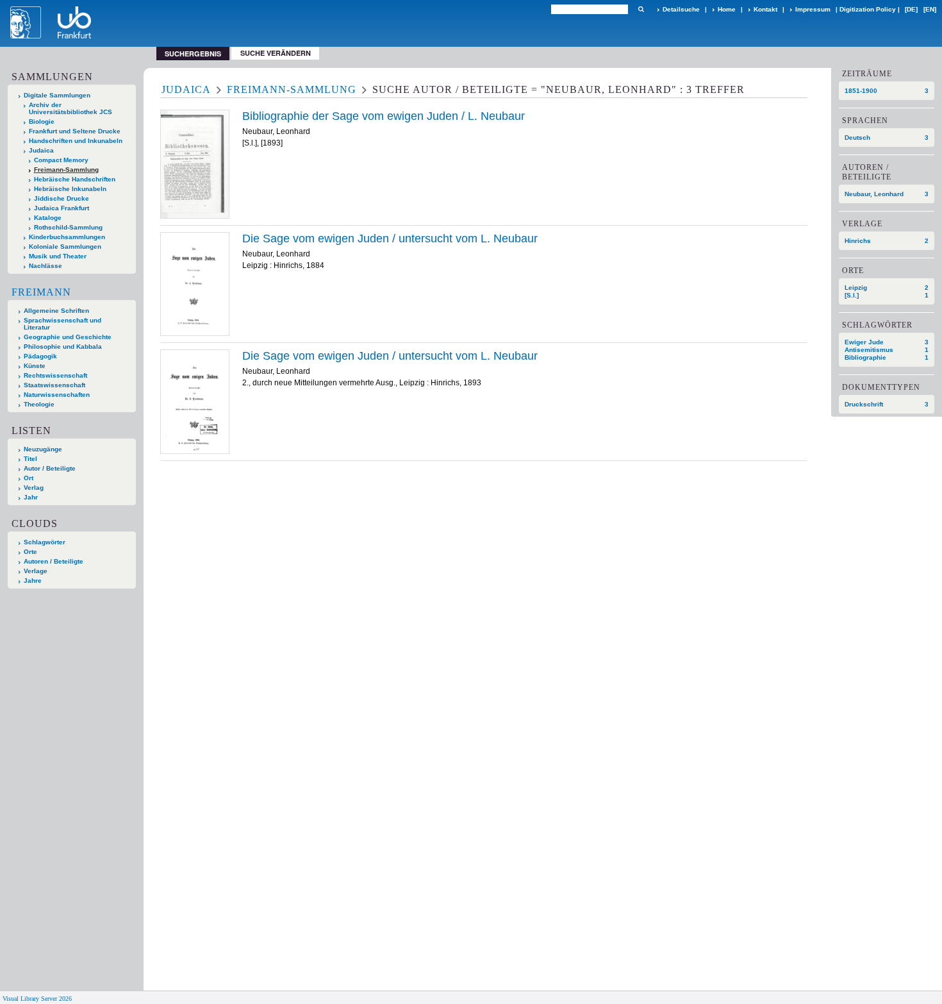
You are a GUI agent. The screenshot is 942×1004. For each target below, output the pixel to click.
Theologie (39, 404)
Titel (30, 458)
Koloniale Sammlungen (65, 246)
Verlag (34, 487)
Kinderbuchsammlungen (67, 236)
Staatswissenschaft (54, 385)
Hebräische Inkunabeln (70, 188)
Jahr (31, 497)
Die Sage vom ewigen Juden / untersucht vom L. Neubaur (390, 238)
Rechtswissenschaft (55, 375)
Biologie (41, 121)
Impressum (812, 9)
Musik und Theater (58, 256)
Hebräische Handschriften (74, 179)
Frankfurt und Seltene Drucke (74, 131)
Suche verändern (275, 53)
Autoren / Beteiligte (53, 561)
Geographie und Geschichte (68, 336)
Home (727, 9)
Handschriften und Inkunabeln (75, 140)
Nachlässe (45, 265)
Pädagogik (40, 356)
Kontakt (765, 9)
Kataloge (48, 217)
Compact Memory (61, 159)
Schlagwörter (44, 542)
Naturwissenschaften (57, 394)
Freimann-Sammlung (66, 169)
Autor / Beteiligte (50, 468)
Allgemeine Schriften (56, 310)
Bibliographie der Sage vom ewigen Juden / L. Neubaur (383, 116)
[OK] (641, 9)
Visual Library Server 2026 (37, 998)
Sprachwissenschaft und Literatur (62, 324)
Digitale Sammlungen (57, 95)
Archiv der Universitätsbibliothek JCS (70, 108)
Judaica (41, 150)
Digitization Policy (867, 9)
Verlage (35, 570)
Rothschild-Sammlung (68, 227)
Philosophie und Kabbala (63, 346)
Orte (30, 551)
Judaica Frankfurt (61, 208)
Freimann (41, 292)
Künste (34, 365)
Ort (28, 477)
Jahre (33, 580)
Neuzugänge (43, 449)
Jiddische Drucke (61, 198)
